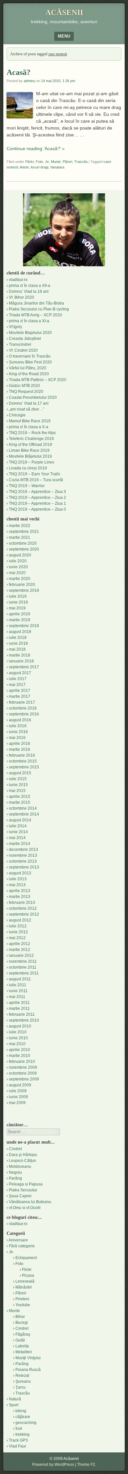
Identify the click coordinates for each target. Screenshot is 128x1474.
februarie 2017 (22, 702)
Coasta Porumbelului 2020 (33, 397)
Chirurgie (17, 415)
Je (47, 162)
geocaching (25, 1422)
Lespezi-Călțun (22, 1160)
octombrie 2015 (23, 761)
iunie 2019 (18, 602)
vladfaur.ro (18, 279)
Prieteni (22, 1299)
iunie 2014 (18, 832)
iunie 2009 (18, 1097)
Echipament (26, 1257)
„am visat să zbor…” (26, 409)
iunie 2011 (18, 991)
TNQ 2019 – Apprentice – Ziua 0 (37, 509)
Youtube (22, 1305)
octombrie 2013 (23, 861)
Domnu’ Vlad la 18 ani (29, 291)
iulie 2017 (18, 678)
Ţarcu (20, 1387)
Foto (39, 162)
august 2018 (20, 631)
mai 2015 (17, 790)
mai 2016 (17, 737)
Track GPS (18, 1440)
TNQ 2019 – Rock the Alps (32, 432)
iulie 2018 (18, 637)
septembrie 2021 (24, 531)
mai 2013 (17, 885)
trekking (22, 1434)
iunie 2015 (18, 784)
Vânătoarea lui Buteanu (30, 1202)
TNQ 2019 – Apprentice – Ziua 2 (37, 497)
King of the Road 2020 (29, 374)
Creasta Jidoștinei (25, 338)
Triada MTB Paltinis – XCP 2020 (37, 379)
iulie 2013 (18, 879)
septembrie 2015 (24, 767)
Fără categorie (22, 1246)
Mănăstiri (23, 1287)
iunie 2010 (18, 1038)
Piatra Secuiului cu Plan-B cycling (39, 309)
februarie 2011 (22, 1014)
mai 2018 (17, 649)
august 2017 (20, 673)
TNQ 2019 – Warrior (27, 485)
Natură (15, 1399)
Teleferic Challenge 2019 (31, 438)
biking (20, 1411)
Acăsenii (64, 12)
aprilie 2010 (19, 1049)
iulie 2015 (18, 779)
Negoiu (15, 1172)
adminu (29, 81)
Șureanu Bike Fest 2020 (30, 362)
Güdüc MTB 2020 (24, 385)
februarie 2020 (22, 584)
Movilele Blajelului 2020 (30, 332)
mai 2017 (17, 684)
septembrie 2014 (24, 814)
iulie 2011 (17, 985)
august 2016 (20, 720)
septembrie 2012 (24, 914)
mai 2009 (17, 1102)
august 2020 (20, 555)
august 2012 (20, 920)
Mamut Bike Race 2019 (30, 421)
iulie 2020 (18, 561)
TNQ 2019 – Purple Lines (31, 462)
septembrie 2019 (24, 590)
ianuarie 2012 (21, 955)
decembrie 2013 (23, 849)
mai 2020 (17, 572)
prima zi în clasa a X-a (28, 427)
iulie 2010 (18, 1032)
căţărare (22, 1416)
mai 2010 (17, 1044)
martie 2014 (19, 843)
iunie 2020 (18, 567)
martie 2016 (19, 749)
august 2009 (20, 1085)
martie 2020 (19, 578)
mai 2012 (17, 938)
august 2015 (20, 773)
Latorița (22, 1346)
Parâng (15, 1178)
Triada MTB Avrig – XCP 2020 (35, 315)
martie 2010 (19, 1055)
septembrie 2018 (24, 625)
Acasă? (19, 72)
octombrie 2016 (23, 708)
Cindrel (15, 1149)
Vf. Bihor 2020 (21, 297)
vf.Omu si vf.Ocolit (24, 1207)
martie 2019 (19, 620)
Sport (13, 1405)
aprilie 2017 (19, 690)
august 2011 (20, 979)
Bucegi (21, 1322)
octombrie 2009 (23, 1073)
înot (18, 1428)
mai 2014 (17, 837)
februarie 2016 (22, 755)
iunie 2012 (18, 932)
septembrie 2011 (24, 973)
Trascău (81, 162)
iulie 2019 (18, 596)
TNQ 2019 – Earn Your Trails (34, 474)
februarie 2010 (22, 1061)
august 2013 (20, 873)
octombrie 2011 (22, 967)
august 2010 (20, 1026)
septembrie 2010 (24, 1020)
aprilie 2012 (19, 943)
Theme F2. (86, 1464)
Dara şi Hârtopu (23, 1154)
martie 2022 (19, 525)
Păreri (67, 162)
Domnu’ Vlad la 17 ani (29, 403)
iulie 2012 (18, 926)
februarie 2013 (22, 902)
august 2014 (20, 820)
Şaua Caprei (20, 1196)
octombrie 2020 (23, 543)
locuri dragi (39, 167)
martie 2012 (19, 949)
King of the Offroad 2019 (30, 444)
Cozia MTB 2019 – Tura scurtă (36, 480)
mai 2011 (17, 996)
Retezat (22, 1375)
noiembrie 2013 (23, 855)
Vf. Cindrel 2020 (23, 350)
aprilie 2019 (19, 614)
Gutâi (20, 1340)
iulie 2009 (18, 1091)
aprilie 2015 (19, 796)
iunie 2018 (18, 643)
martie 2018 (19, 655)
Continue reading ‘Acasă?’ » (36, 148)
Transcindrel (20, 344)
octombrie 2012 (23, 908)
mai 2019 (17, 608)
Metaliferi (23, 1352)
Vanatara (57, 167)
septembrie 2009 (24, 1079)
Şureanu (23, 1381)
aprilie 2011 (19, 1002)
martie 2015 (19, 802)
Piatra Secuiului (23, 1190)
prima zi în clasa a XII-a (29, 285)
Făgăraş (22, 1334)
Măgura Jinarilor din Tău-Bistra (36, 303)
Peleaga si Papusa (26, 1184)
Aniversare (18, 1240)
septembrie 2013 (24, 867)
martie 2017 (19, 696)
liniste (24, 167)
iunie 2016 (18, 731)
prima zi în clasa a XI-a (29, 321)
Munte (56, 162)
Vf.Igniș (15, 327)
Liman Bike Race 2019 (29, 450)
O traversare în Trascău (30, 356)
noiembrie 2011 (23, 961)
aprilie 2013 (19, 890)
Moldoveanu (20, 1166)
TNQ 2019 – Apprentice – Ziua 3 (37, 491)
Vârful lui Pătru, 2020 (27, 368)
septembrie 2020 (24, 549)
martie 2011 (19, 1008)
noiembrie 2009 (23, 1067)
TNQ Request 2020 (26, 391)
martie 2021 (19, 537)
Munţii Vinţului (28, 1358)
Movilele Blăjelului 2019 (30, 456)
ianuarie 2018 (21, 661)
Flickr (29, 162)
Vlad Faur (17, 1446)
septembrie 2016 (24, 714)
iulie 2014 (18, 826)
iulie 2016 (18, 726)
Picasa (28, 1275)
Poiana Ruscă (28, 1369)
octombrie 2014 (23, 808)
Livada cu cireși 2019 (28, 468)
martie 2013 (19, 896)
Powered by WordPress (53, 1464)
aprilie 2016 (19, 743)
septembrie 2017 (24, 667)
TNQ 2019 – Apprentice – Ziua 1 (37, 503)
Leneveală (24, 1281)
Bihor (20, 1316)
